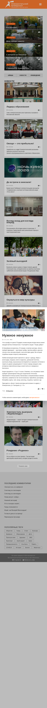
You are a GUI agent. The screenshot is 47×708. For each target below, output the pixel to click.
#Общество (9, 391)
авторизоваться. (35, 397)
